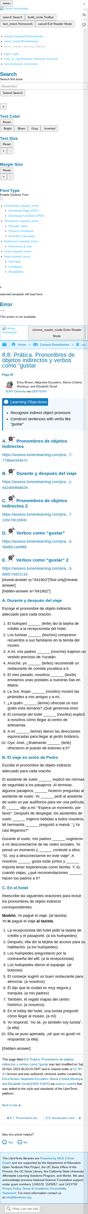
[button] (15, 266)
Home (22, 344)
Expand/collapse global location (83, 343)
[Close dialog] (2, 310)
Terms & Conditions (35, 1188)
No (25, 1142)
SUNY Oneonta (15, 391)
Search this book (11, 79)
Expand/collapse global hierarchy (7, 344)
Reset (7, 122)
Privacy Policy (11, 1188)
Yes (10, 1142)
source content (65, 1084)
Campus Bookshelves (54, 344)
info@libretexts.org (18, 1197)
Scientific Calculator (22, 236)
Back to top (9, 1105)
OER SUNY (39, 391)
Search (8, 1209)
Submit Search (13, 93)
